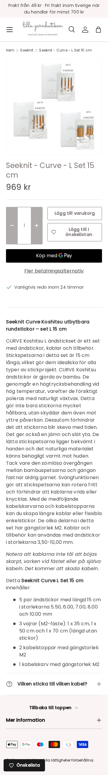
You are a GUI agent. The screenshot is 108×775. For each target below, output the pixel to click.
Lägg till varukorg (75, 213)
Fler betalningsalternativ (54, 270)
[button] (98, 29)
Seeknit (26, 50)
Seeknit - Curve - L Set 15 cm (65, 50)
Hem (10, 50)
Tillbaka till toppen (51, 708)
